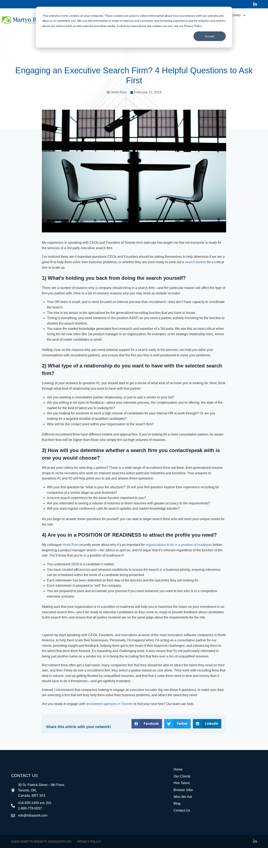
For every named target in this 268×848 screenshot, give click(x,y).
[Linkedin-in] (255, 4)
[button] (146, 723)
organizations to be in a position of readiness (179, 544)
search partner (195, 262)
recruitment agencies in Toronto (109, 704)
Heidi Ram (71, 544)
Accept (209, 36)
